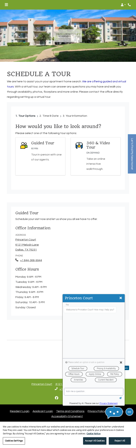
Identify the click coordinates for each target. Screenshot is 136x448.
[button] (123, 4)
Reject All (120, 441)
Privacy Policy (96, 411)
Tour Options (26, 115)
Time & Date (50, 115)
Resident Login (19, 411)
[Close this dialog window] (120, 298)
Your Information (76, 115)
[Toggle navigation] (6, 4)
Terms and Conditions (70, 411)
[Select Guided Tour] (40, 156)
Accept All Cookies (94, 441)
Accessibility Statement (67, 416)
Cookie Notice (94, 433)
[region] (68, 435)
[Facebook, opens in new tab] (56, 398)
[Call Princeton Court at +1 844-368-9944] (130, 4)
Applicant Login (43, 411)
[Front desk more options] (129, 412)
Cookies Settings (14, 441)
